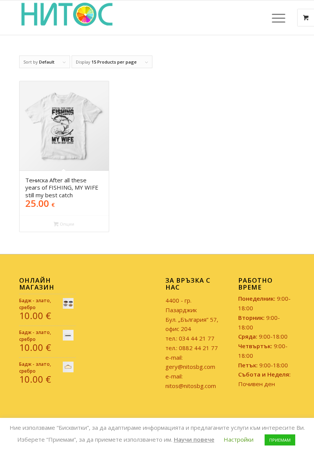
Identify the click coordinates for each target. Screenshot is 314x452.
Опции (66, 224)
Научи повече (194, 439)
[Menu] (274, 17)
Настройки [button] (238, 439)
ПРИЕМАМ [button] (280, 440)
